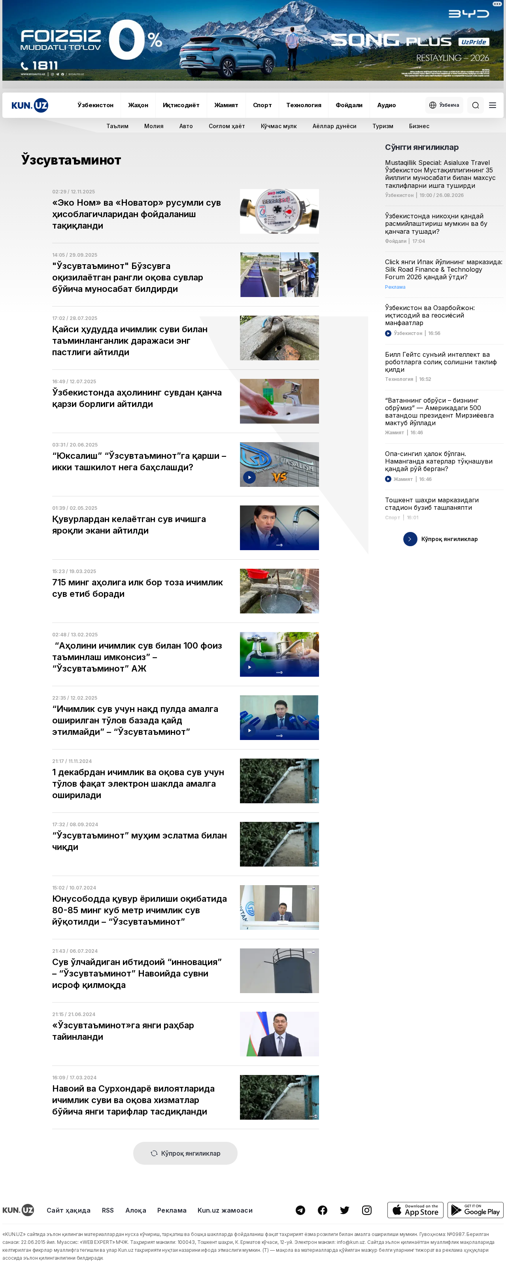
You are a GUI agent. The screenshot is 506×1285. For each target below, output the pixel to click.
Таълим (117, 126)
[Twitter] (344, 1210)
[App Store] (415, 1210)
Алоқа (136, 1210)
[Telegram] (300, 1210)
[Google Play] (475, 1210)
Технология (303, 105)
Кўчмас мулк (279, 126)
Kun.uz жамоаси (225, 1210)
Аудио (386, 105)
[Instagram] (367, 1210)
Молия (154, 126)
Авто (186, 126)
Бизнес (419, 126)
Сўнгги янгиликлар (422, 147)
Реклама (172, 1210)
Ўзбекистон (95, 105)
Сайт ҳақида (69, 1210)
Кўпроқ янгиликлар (191, 1153)
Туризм (382, 126)
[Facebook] (322, 1210)
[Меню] (492, 105)
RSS (108, 1210)
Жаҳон (138, 105)
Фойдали (349, 105)
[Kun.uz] (30, 105)
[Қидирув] (475, 105)
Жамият (226, 105)
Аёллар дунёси (335, 126)
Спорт (262, 105)
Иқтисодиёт (181, 105)
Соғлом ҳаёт (227, 126)
